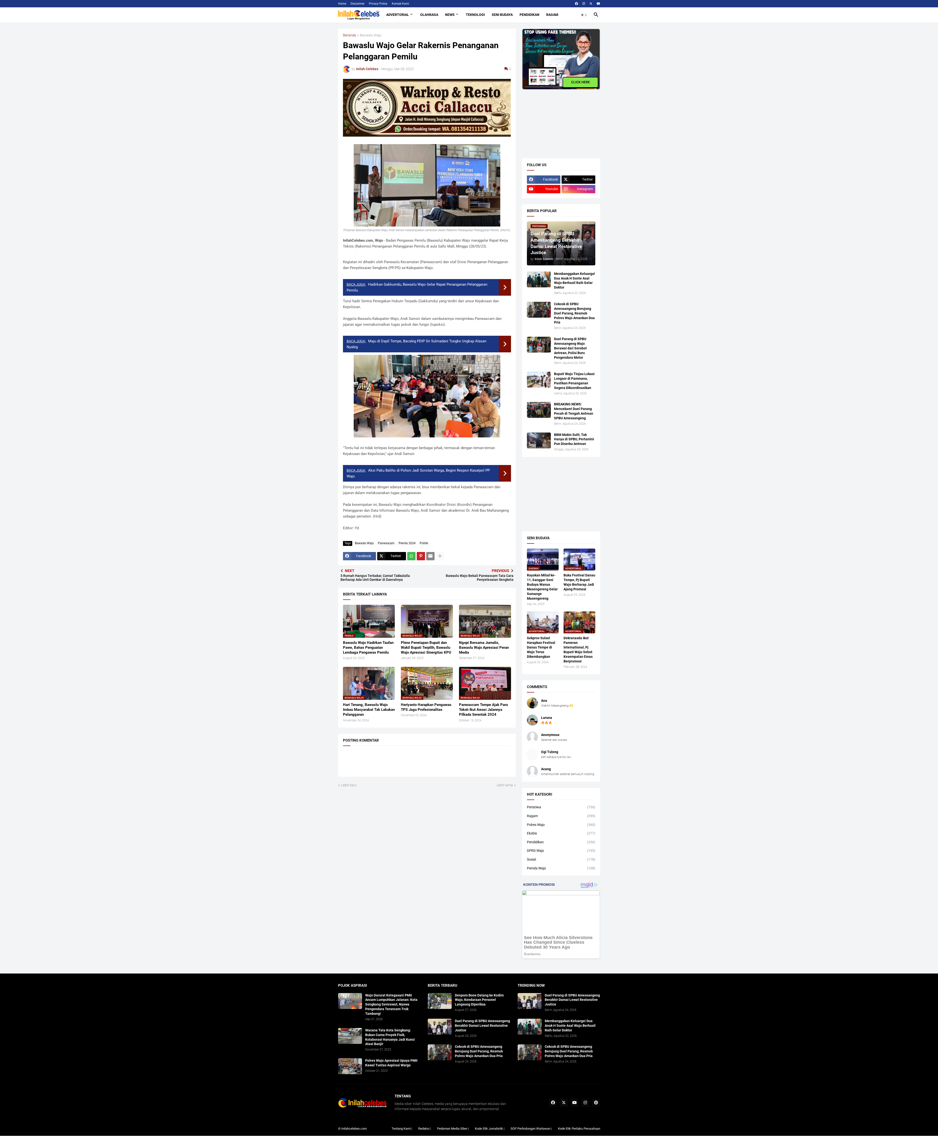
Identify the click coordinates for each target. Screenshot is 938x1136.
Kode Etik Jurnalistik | (489, 1128)
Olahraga (429, 15)
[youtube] (598, 3)
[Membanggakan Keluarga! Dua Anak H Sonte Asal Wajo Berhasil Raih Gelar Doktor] (539, 279)
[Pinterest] (421, 556)
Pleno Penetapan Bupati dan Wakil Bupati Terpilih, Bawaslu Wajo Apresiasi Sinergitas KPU (426, 647)
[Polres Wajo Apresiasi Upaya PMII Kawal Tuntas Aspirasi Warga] (350, 1066)
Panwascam (386, 543)
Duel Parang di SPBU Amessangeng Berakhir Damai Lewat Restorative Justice (482, 1025)
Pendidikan (529, 15)
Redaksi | (424, 1128)
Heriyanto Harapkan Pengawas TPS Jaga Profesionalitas (426, 707)
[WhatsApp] (411, 556)
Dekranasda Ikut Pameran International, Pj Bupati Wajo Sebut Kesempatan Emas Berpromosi (578, 649)
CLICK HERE (580, 82)
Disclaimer (357, 3)
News (450, 15)
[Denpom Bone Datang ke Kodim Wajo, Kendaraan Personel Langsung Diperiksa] (440, 1001)
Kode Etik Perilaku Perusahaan (579, 1128)
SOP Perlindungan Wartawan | (531, 1128)
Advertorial (397, 15)
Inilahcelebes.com (354, 1128)
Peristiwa (561, 807)
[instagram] (583, 3)
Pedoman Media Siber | (453, 1128)
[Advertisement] (558, 120)
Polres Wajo (561, 825)
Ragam (552, 15)
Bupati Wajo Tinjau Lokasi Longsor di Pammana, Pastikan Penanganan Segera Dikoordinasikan (574, 381)
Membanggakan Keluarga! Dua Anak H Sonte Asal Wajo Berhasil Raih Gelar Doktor (574, 281)
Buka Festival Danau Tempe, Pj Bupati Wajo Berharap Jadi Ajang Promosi (579, 582)
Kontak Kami (400, 3)
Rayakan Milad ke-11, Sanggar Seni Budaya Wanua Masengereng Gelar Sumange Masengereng (542, 586)
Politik (424, 543)
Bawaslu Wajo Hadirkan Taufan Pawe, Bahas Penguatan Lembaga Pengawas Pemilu (368, 647)
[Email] (430, 556)
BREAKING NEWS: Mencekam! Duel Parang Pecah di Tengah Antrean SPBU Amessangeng (573, 411)
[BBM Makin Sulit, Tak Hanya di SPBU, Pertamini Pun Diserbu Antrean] (539, 440)
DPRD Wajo (561, 851)
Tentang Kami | (402, 1128)
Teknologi (475, 15)
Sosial (561, 859)
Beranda (349, 35)
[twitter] (590, 3)
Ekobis (561, 833)
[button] (584, 14)
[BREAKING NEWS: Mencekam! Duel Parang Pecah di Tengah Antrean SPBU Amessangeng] (539, 410)
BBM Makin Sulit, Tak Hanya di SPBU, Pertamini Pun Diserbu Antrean (574, 439)
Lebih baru (349, 785)
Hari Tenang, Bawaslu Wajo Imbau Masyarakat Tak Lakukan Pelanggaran (369, 710)
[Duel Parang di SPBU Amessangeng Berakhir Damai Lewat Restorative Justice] (440, 1027)
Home (342, 3)
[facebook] (576, 3)
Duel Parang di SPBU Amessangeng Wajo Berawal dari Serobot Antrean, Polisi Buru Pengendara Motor (570, 348)
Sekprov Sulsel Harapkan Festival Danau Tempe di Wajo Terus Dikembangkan (541, 647)
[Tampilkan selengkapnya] (440, 556)
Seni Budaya (502, 15)
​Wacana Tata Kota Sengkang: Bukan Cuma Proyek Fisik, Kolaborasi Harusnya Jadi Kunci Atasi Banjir (390, 1037)
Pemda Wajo (561, 868)
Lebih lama (505, 785)
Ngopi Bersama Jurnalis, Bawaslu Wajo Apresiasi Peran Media (484, 647)
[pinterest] (596, 1103)
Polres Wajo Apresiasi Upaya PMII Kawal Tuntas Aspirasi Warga (391, 1063)
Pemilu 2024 (407, 543)
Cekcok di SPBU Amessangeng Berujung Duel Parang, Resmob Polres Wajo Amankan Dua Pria (574, 313)
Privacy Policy (378, 3)
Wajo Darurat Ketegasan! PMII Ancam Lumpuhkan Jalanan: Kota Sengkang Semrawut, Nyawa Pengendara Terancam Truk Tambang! (391, 1004)
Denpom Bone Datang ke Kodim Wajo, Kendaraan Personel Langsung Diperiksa (479, 999)
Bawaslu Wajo (371, 35)
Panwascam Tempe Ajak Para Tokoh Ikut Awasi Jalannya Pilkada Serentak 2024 (483, 710)
